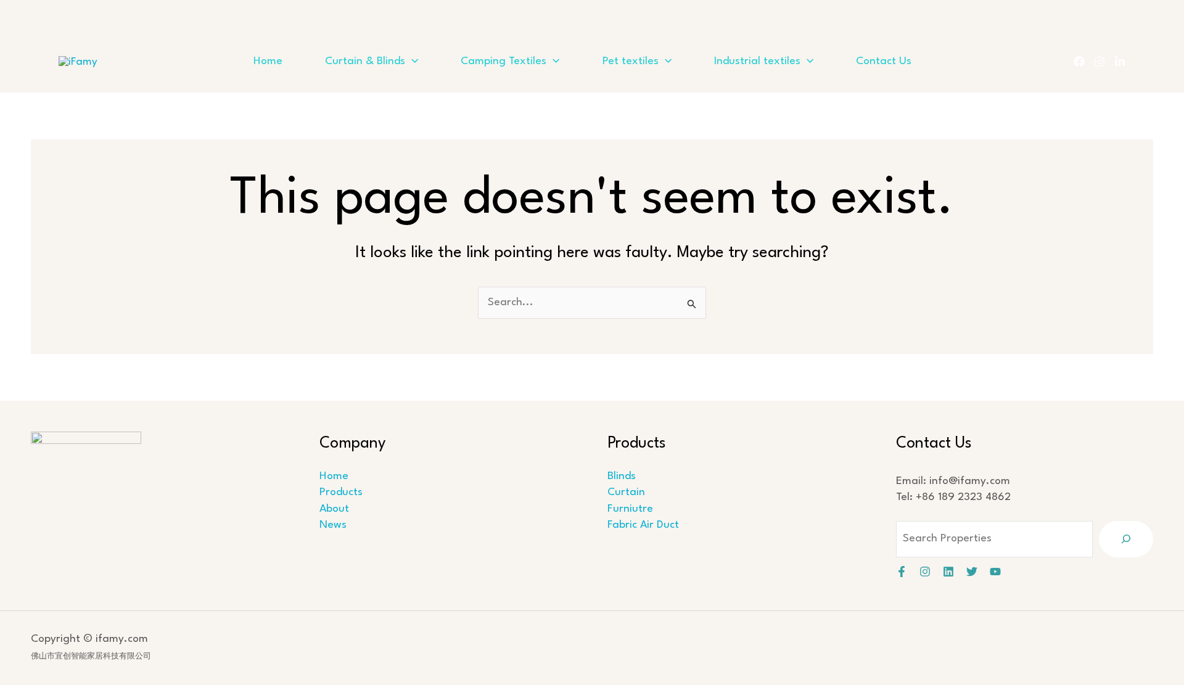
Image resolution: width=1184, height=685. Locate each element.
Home (333, 476)
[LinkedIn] (1119, 61)
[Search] (1126, 539)
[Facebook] (1079, 61)
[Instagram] (1099, 61)
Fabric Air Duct (643, 525)
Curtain (626, 492)
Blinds (621, 476)
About (334, 509)
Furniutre (630, 509)
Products (341, 492)
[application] (411, 61)
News (333, 525)
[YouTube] (995, 571)
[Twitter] (971, 571)
